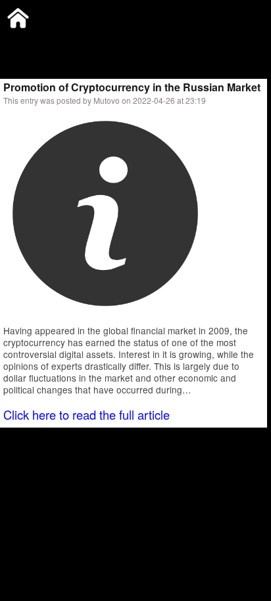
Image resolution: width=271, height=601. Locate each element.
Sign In (137, 42)
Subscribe (90, 42)
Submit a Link (29, 42)
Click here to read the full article (86, 414)
